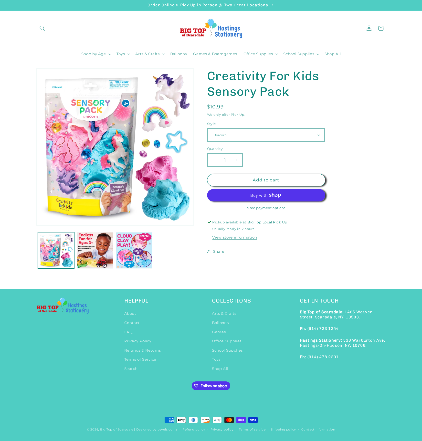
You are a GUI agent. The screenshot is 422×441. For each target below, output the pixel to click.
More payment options (266, 208)
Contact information (318, 429)
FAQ (128, 332)
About (130, 313)
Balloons (220, 322)
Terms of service (252, 429)
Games (219, 332)
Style (211, 123)
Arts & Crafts (224, 313)
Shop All (220, 368)
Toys (216, 359)
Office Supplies (227, 341)
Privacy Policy (137, 341)
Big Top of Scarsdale (116, 429)
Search (131, 368)
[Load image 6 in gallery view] (134, 250)
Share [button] (218, 251)
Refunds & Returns (142, 350)
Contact (132, 322)
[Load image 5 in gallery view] (95, 250)
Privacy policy (222, 429)
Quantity (215, 149)
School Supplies (227, 350)
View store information (234, 237)
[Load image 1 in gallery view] (56, 250)
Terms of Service (140, 359)
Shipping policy (283, 429)
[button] (42, 28)
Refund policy (193, 429)
